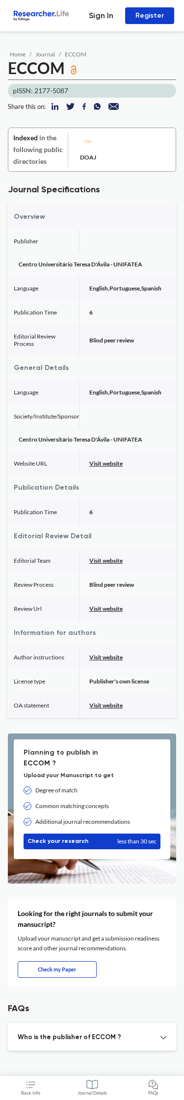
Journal (45, 54)
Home (18, 54)
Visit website (106, 463)
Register (149, 15)
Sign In (101, 15)
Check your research (92, 841)
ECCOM (75, 54)
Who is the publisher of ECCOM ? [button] (69, 1037)
